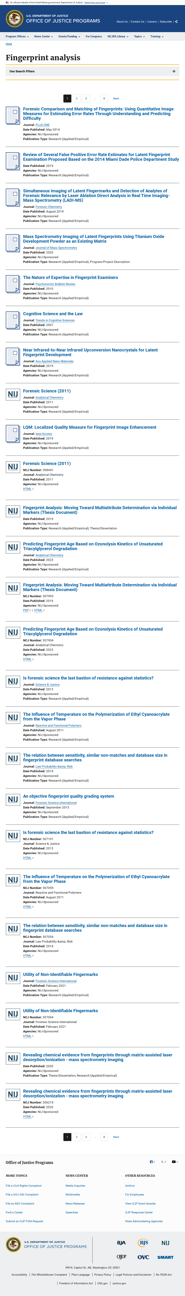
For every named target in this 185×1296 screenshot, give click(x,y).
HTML (27, 489)
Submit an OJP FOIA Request (24, 1221)
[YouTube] (176, 1164)
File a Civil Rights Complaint (24, 1185)
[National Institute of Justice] (165, 1246)
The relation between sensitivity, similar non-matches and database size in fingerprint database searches (95, 757)
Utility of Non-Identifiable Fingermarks (60, 974)
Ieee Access (44, 434)
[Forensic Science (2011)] (13, 395)
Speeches (72, 1212)
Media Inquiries (75, 1185)
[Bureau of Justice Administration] (121, 1245)
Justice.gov (119, 1283)
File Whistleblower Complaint (49, 1274)
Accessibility (19, 1274)
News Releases (75, 1203)
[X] (165, 1164)
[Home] (63, 19)
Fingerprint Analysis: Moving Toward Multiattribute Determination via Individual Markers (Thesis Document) (100, 510)
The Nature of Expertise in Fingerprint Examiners (70, 277)
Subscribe (166, 21)
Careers (152, 21)
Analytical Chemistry (49, 397)
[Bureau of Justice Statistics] (143, 1248)
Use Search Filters (22, 71)
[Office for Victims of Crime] (143, 1259)
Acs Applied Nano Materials (55, 361)
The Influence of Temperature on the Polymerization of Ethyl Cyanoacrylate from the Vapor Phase (96, 717)
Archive (130, 1185)
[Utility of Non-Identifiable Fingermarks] (13, 978)
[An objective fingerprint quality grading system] (13, 800)
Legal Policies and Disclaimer (133, 1274)
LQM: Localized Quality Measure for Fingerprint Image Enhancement (89, 427)
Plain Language (81, 1274)
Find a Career (14, 1212)
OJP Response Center (139, 1212)
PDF (26, 610)
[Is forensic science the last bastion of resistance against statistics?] (13, 682)
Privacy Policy (102, 1274)
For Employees (134, 1194)
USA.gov (102, 1283)
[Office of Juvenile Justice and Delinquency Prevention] (121, 1260)
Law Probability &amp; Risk (54, 766)
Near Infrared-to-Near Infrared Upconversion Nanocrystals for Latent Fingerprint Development (90, 352)
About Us (122, 21)
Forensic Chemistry (49, 207)
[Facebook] (154, 1164)
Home (9, 44)
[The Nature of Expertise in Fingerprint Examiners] (13, 292)
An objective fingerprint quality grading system (68, 796)
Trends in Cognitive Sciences (55, 320)
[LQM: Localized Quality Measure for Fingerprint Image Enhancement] (13, 442)
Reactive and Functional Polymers (58, 725)
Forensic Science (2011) (47, 391)
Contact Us (137, 21)
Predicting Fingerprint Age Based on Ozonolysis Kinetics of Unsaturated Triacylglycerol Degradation (93, 546)
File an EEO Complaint (20, 1203)
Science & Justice (48, 684)
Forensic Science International (56, 803)
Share (179, 24)
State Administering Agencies (144, 1221)
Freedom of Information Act (76, 1283)
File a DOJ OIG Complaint (22, 1194)
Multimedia (73, 1194)
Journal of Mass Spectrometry (56, 248)
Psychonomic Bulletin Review (55, 284)
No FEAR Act (164, 1274)
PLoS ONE (43, 125)
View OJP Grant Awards (140, 1203)
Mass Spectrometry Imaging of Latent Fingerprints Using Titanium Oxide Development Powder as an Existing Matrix (93, 239)
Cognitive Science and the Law (53, 313)
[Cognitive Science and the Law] (13, 328)
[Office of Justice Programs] (14, 18)
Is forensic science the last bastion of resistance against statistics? (88, 678)
